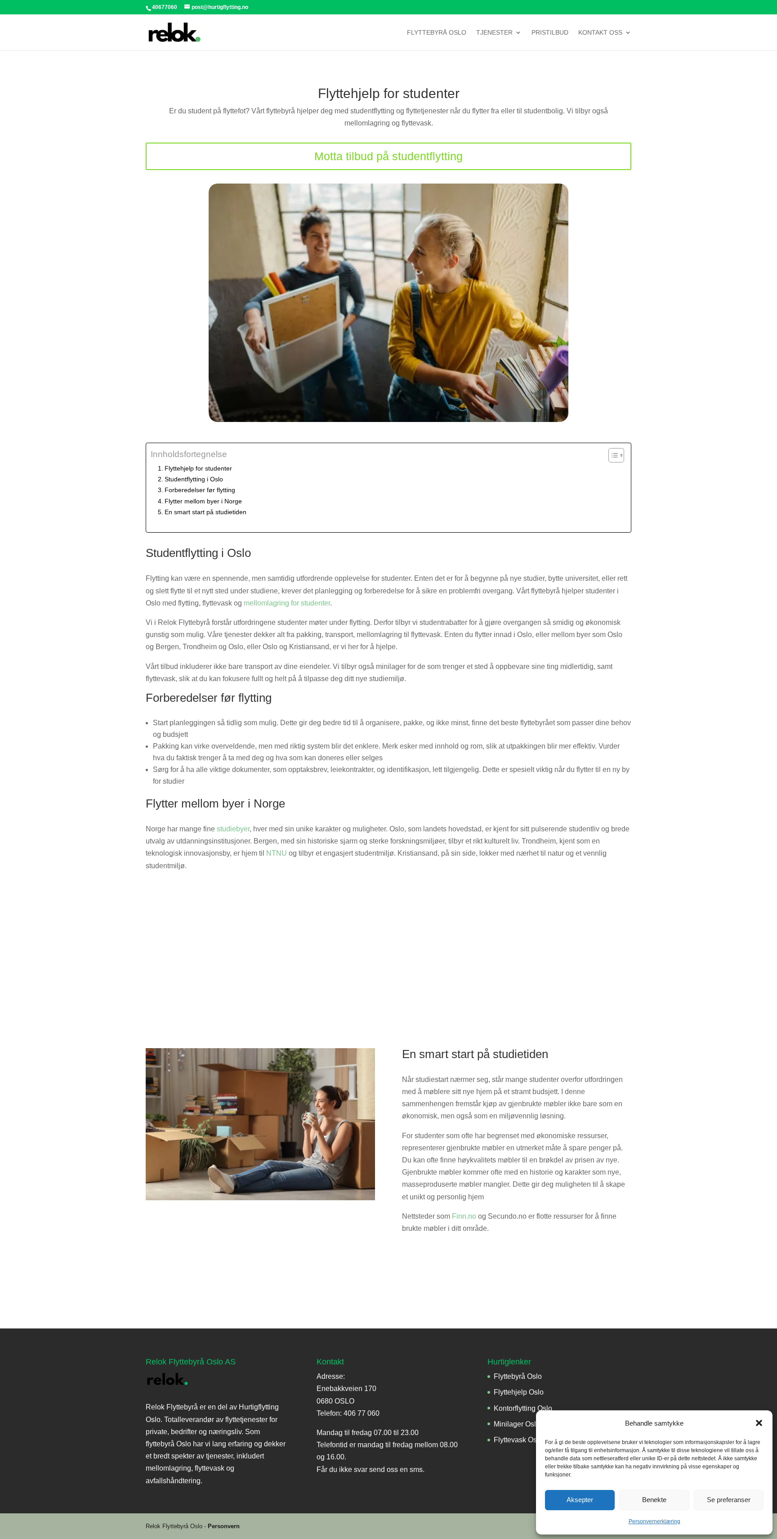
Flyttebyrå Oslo (436, 32)
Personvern (224, 1526)
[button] (759, 1422)
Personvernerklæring (654, 1521)
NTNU (276, 853)
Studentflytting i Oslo (194, 479)
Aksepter (580, 1499)
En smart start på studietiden (205, 512)
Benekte (654, 1499)
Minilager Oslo (517, 1424)
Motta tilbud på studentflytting (388, 156)
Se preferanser (728, 1499)
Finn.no (464, 1216)
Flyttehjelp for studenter (198, 468)
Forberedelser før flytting (200, 490)
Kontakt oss (600, 32)
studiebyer (233, 829)
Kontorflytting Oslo (523, 1408)
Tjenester (494, 32)
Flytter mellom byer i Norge (203, 501)
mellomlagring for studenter (287, 603)
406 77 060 (362, 1413)
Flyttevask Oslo (518, 1440)
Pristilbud (549, 32)
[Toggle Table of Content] (612, 455)
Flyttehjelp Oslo (519, 1392)
